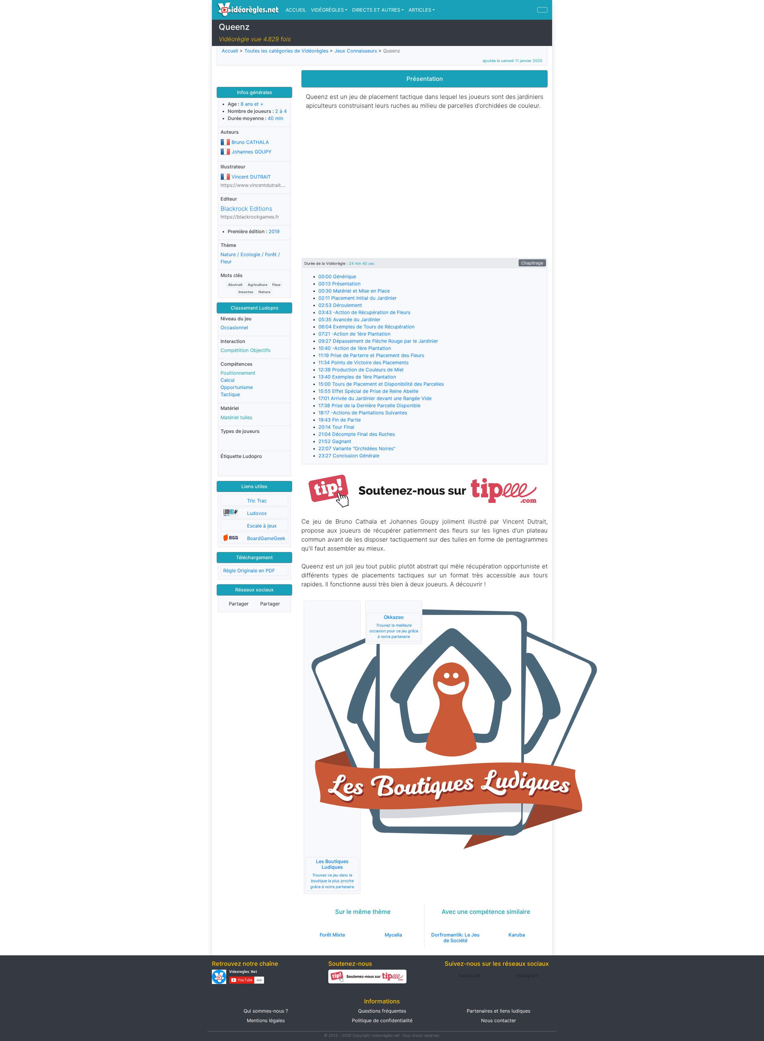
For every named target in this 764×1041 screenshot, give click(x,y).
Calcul (228, 380)
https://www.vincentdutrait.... (253, 185)
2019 (274, 231)
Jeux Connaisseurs (356, 51)
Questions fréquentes (382, 1011)
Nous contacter (498, 1020)
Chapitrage (532, 262)
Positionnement (238, 373)
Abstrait (235, 284)
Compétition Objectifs (245, 350)
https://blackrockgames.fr (250, 217)
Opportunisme (237, 387)
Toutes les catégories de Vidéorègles (286, 51)
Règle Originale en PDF (249, 570)
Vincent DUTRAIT (251, 177)
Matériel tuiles (236, 417)
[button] (424, 490)
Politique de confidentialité (382, 1020)
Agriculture (257, 284)
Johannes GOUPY (252, 152)
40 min (275, 118)
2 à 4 (281, 111)
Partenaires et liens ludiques (498, 1011)
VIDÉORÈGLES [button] (327, 10)
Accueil (230, 51)
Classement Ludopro (254, 308)
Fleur (276, 284)
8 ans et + (252, 104)
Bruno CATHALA (250, 142)
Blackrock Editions (246, 208)
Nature (264, 292)
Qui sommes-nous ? (266, 1011)
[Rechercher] (542, 10)
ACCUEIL (296, 10)
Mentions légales (266, 1020)
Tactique (230, 394)
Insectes (245, 292)
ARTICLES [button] (420, 10)
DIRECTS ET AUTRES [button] (376, 10)
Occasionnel (234, 327)
